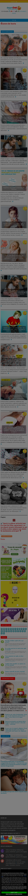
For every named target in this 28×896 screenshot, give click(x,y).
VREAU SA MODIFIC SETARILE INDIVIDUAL (14, 894)
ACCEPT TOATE (14, 892)
